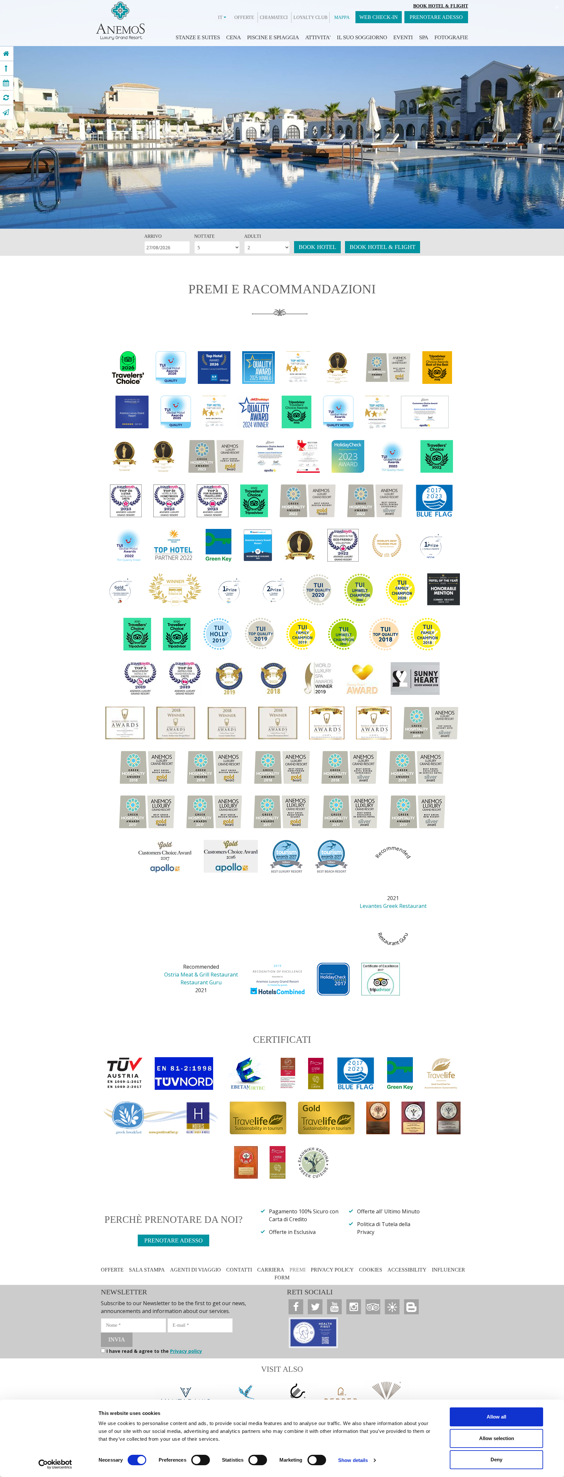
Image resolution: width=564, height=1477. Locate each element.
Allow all (496, 1417)
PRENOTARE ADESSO (436, 17)
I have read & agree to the (154, 1351)
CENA (233, 37)
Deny (496, 1459)
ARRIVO (153, 236)
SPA (423, 37)
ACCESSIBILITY (407, 1269)
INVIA (116, 1339)
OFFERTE (244, 17)
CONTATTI (239, 1269)
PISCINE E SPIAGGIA (273, 37)
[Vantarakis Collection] (186, 1398)
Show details (353, 1460)
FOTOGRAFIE (451, 37)
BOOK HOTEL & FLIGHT (382, 247)
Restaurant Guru (201, 982)
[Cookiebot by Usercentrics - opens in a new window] (55, 1464)
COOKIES (370, 1269)
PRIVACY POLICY (332, 1269)
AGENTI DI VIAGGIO (195, 1269)
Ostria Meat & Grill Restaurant (201, 974)
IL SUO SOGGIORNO (362, 37)
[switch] (200, 1460)
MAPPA (342, 17)
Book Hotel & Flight (440, 6)
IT (220, 17)
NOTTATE (204, 236)
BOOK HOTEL (317, 247)
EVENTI (403, 37)
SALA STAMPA (147, 1269)
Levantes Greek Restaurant (393, 906)
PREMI (298, 1269)
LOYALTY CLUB (310, 17)
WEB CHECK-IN (378, 17)
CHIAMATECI (274, 17)
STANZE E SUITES (198, 37)
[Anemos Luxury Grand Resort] (6, 53)
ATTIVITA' (318, 37)
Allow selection (496, 1438)
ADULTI (252, 236)
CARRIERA (270, 1269)
